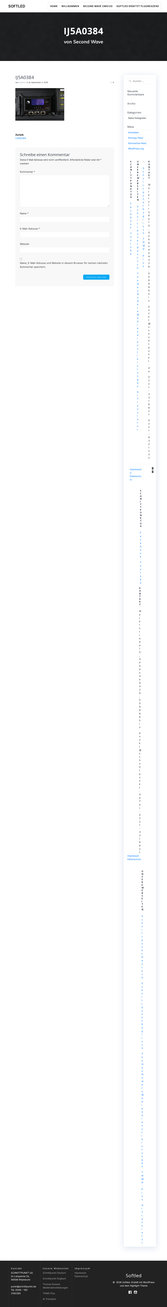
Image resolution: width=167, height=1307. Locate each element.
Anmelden (133, 132)
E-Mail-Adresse (30, 228)
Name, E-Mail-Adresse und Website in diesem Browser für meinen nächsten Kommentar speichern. (64, 264)
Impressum (133, 855)
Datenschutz (134, 859)
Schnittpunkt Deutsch (138, 237)
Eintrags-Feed (135, 137)
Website (24, 243)
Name (24, 213)
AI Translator (49, 1299)
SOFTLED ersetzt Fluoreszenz (137, 6)
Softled (16, 6)
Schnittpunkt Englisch (54, 1278)
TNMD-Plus (49, 1293)
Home (54, 6)
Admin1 (22, 82)
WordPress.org (136, 148)
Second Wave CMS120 (98, 6)
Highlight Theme (138, 1285)
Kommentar (27, 171)
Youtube (131, 243)
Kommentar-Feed (137, 143)
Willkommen (70, 6)
